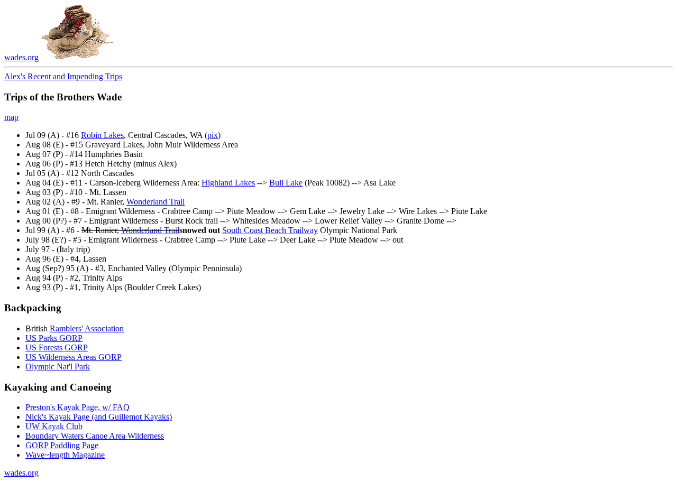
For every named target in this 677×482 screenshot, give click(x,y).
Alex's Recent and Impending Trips (63, 76)
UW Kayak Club (54, 426)
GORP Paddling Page (61, 445)
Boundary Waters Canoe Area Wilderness (94, 435)
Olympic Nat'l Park (57, 366)
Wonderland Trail (155, 201)
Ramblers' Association (87, 328)
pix (212, 135)
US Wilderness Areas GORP (73, 357)
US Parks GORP (54, 337)
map (11, 117)
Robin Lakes (102, 135)
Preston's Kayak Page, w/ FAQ (77, 407)
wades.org (21, 57)
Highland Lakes (228, 182)
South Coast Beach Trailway (270, 230)
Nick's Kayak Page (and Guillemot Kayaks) (98, 416)
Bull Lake (286, 182)
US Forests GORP (56, 347)
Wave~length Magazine (65, 454)
